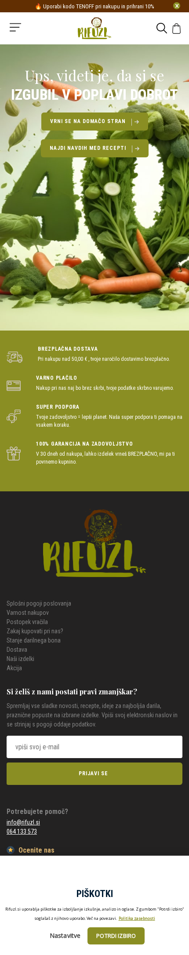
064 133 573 (22, 831)
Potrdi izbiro (116, 936)
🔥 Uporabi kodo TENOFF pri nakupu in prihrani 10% (94, 6)
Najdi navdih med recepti (88, 148)
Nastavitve (65, 935)
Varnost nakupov (28, 612)
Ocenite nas (36, 850)
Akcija (14, 668)
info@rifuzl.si (23, 822)
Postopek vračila (27, 621)
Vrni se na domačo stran (88, 121)
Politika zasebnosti (137, 918)
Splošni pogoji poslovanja (39, 603)
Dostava (17, 649)
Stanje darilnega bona (34, 640)
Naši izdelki (20, 658)
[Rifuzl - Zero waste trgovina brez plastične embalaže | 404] (94, 30)
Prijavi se (93, 773)
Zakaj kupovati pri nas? (35, 631)
